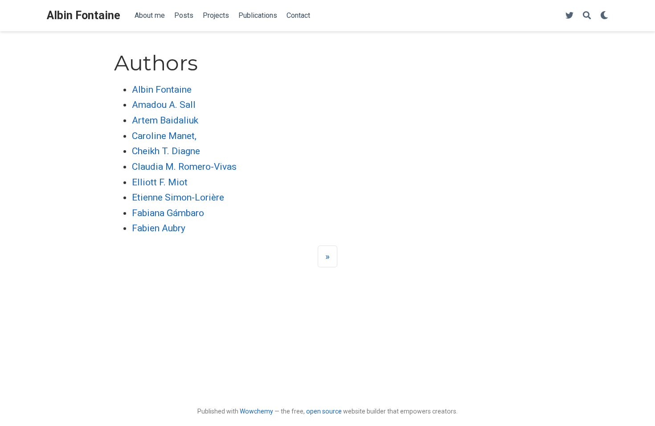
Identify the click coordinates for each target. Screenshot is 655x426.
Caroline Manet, (164, 136)
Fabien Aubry (158, 228)
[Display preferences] (604, 16)
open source (324, 411)
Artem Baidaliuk (165, 120)
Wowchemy (256, 411)
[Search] (587, 16)
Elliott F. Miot (160, 182)
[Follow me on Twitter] (569, 16)
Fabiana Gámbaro (168, 213)
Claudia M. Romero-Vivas (184, 166)
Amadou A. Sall (164, 104)
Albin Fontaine (83, 15)
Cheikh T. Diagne (166, 151)
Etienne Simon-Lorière (178, 197)
